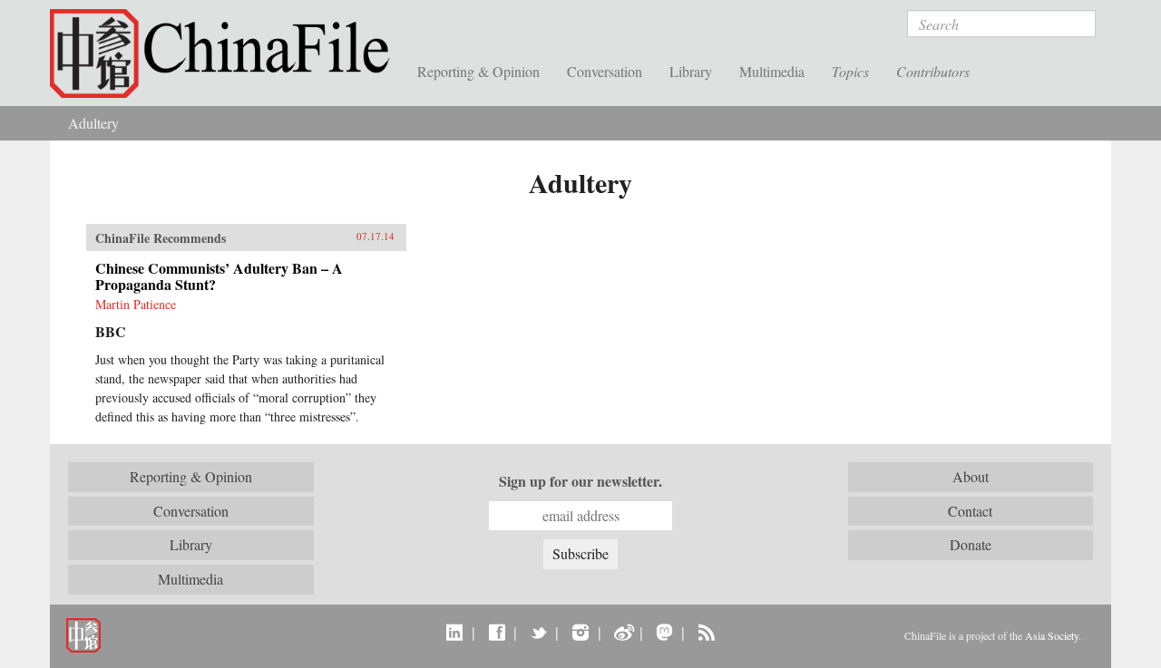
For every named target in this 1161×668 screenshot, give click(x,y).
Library (690, 71)
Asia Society (1051, 635)
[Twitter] (538, 632)
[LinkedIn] (455, 632)
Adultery (93, 122)
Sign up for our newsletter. (580, 481)
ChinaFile (227, 54)
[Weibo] (622, 632)
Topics (850, 71)
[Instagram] (580, 632)
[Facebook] (496, 632)
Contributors (933, 71)
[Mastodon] (664, 632)
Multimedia (772, 71)
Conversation (604, 71)
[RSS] (706, 632)
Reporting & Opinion (478, 71)
